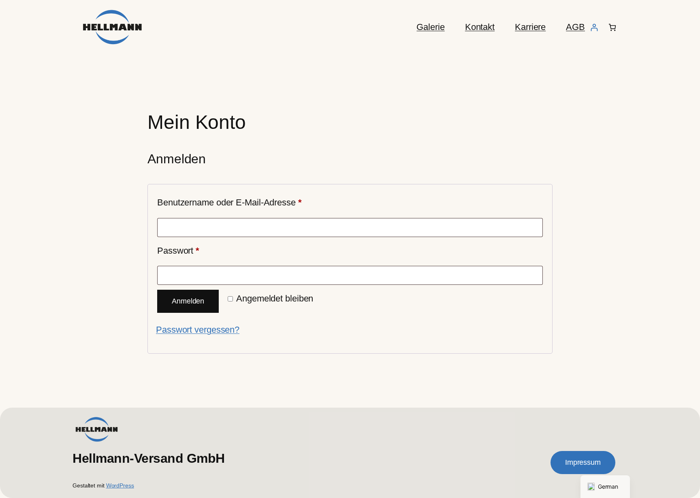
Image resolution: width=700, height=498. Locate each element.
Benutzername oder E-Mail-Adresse (251, 202)
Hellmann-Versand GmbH (149, 458)
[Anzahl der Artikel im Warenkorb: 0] (612, 27)
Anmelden (188, 301)
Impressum (583, 462)
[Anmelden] (594, 27)
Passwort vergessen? (197, 330)
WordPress (120, 485)
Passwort (200, 250)
